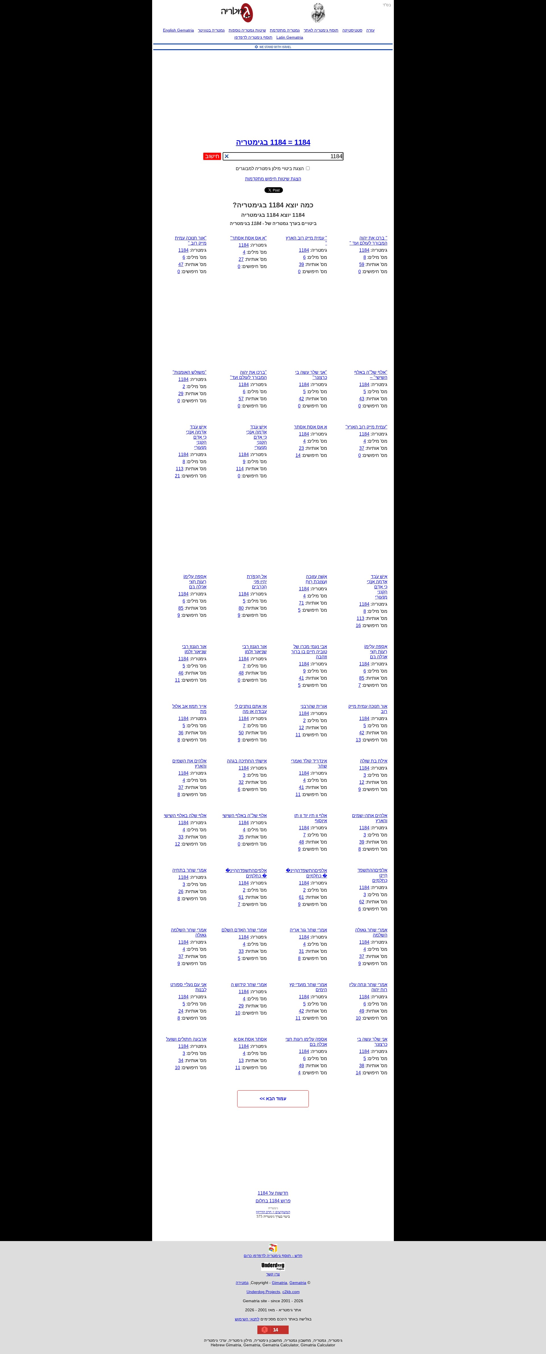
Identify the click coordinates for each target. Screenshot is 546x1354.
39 (301, 264)
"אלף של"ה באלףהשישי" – (370, 375)
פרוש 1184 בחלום (273, 1200)
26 (180, 891)
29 (180, 393)
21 (177, 475)
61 (301, 897)
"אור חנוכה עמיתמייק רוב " (190, 241)
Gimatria (279, 1282)
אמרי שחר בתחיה (189, 870)
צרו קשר (273, 1274)
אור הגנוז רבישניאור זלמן (254, 649)
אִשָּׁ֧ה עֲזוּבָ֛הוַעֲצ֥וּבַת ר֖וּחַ (316, 579)
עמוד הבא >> (273, 1098)
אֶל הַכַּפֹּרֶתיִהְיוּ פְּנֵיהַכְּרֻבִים (257, 581)
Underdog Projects (263, 1291)
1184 (364, 250)
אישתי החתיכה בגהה (247, 761)
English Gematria (178, 30)
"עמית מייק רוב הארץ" (366, 426)
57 (241, 398)
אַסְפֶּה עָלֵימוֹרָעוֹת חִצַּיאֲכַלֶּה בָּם (375, 651)
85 (180, 608)
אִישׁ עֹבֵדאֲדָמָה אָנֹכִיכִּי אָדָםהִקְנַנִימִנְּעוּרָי (196, 437)
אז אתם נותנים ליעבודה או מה (251, 709)
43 (361, 398)
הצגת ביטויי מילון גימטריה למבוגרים (270, 168)
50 (241, 732)
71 (301, 603)
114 (240, 468)
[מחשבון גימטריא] (237, 13)
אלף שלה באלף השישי (185, 815)
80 (241, 608)
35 (241, 836)
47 (180, 264)
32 (241, 782)
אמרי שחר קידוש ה (249, 984)
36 (180, 732)
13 (358, 739)
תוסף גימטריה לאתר (321, 30)
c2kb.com (291, 1291)
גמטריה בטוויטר (211, 30)
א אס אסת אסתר (310, 426)
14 (298, 455)
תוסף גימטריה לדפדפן (253, 37)
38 (361, 1065)
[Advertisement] (273, 93)
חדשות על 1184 (273, 1193)
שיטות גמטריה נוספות (247, 30)
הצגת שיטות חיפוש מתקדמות (273, 178)
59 (361, 264)
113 (179, 468)
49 (361, 1011)
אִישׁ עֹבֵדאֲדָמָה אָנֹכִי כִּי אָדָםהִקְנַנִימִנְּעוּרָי (256, 437)
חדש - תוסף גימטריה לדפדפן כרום (273, 1255)
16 (358, 625)
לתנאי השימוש (247, 1319)
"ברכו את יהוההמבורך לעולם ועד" (248, 375)
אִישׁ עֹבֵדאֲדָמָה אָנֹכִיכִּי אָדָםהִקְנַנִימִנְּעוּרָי (377, 586)
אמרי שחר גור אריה (308, 930)
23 (301, 448)
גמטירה (242, 1282)
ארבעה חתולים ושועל (186, 1039)
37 (361, 448)
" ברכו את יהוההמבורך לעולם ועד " (368, 241)
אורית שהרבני (314, 706)
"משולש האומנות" (189, 372)
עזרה (370, 30)
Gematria (297, 1282)
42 (301, 398)
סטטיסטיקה (352, 30)
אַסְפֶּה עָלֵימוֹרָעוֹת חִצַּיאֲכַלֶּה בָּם (194, 581)
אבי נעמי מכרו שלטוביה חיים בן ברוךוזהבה (309, 651)
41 (301, 678)
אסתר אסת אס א (250, 1039)
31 (301, 951)
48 (241, 673)
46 (180, 673)
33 (180, 836)
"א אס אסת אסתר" (248, 238)
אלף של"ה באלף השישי (244, 815)
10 (358, 1018)
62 (361, 901)
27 (241, 259)
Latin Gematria (289, 37)
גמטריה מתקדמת (285, 30)
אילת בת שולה (373, 761)
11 (177, 680)
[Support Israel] (273, 50)
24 (180, 1011)
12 (301, 727)
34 (180, 1060)
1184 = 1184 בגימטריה (273, 142)
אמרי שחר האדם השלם (244, 930)
